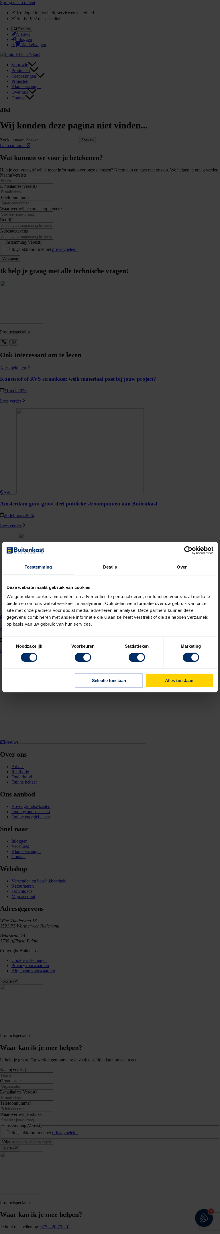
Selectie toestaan (109, 680)
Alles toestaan (179, 680)
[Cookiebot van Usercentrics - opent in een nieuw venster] (188, 550)
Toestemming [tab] (38, 567)
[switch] (83, 657)
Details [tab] (110, 567)
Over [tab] (181, 567)
